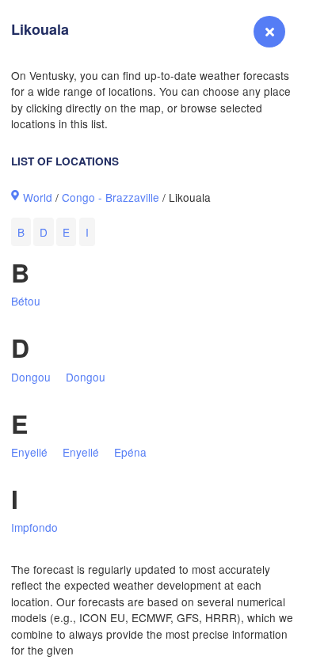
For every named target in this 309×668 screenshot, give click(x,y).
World (37, 197)
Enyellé (29, 452)
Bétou (25, 301)
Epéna (130, 452)
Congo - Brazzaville (110, 197)
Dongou (31, 377)
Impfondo (34, 527)
